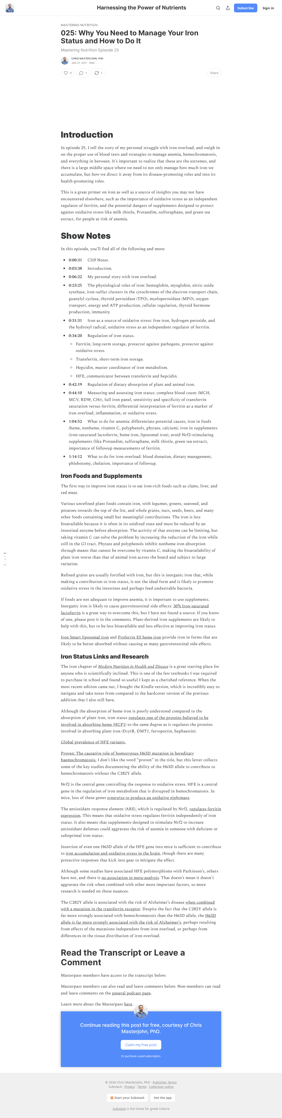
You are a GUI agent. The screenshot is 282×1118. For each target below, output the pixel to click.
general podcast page (131, 993)
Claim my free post (141, 1044)
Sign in (268, 8)
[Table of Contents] (5, 559)
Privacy (129, 1087)
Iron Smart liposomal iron (85, 637)
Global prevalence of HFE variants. (93, 742)
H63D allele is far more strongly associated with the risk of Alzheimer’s (138, 918)
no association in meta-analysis (130, 878)
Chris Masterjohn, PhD (87, 58)
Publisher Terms (165, 1082)
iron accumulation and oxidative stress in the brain (113, 853)
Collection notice (161, 1087)
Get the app (163, 1098)
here (128, 1004)
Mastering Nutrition (79, 25)
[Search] (218, 8)
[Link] (54, 134)
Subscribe (245, 8)
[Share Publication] (227, 8)
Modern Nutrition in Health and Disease (133, 666)
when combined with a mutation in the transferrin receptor (138, 905)
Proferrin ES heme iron (139, 637)
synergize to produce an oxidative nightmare (148, 798)
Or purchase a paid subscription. (141, 1056)
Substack (119, 1109)
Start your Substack (129, 1098)
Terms (142, 1087)
